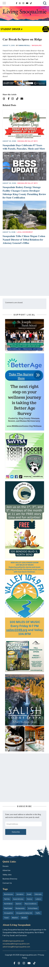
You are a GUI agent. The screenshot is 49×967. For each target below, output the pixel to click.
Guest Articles (18, 899)
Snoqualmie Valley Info (27, 141)
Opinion (18, 903)
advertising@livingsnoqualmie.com (16, 947)
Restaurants (20, 908)
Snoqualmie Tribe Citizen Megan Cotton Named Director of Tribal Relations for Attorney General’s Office (24, 239)
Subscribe (16, 832)
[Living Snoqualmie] (24, 12)
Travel (6, 917)
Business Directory (10, 879)
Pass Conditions (30, 903)
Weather (15, 917)
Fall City (7, 899)
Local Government (25, 232)
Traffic (38, 913)
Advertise (6, 870)
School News (33, 908)
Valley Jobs (7, 874)
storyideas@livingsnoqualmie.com (16, 944)
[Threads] (5, 99)
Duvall (29, 894)
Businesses (8, 894)
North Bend (8, 903)
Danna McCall (25, 45)
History (29, 899)
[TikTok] (18, 99)
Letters (38, 899)
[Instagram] (13, 99)
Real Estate (8, 908)
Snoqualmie (37, 45)
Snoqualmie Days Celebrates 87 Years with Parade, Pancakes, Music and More (24, 146)
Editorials (38, 894)
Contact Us (7, 883)
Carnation (19, 894)
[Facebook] (9, 99)
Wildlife (24, 917)
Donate (5, 866)
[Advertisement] (24, 271)
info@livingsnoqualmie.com (13, 941)
